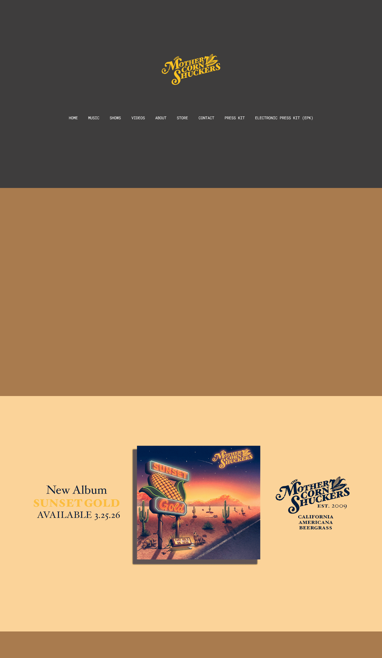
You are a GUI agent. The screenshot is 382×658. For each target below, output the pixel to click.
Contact (206, 117)
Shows (115, 117)
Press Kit (235, 117)
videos (138, 117)
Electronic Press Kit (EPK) (284, 117)
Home (73, 117)
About (160, 117)
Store (182, 117)
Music (93, 117)
